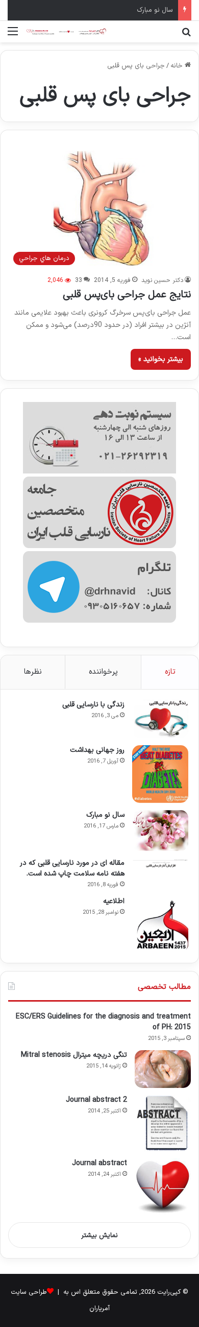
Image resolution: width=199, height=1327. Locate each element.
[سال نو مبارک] (160, 830)
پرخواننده (103, 672)
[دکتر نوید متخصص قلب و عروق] (66, 31)
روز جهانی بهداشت (97, 750)
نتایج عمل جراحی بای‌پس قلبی (127, 294)
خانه (177, 66)
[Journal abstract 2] (163, 1123)
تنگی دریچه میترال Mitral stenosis (74, 1055)
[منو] (13, 35)
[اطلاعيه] (160, 924)
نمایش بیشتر (99, 1235)
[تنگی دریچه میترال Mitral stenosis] (163, 1069)
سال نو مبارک (155, 10)
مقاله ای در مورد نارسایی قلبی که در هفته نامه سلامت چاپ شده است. (72, 868)
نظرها (33, 672)
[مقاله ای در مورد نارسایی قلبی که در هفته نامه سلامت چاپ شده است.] (160, 863)
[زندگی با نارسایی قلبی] (160, 719)
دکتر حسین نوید (162, 280)
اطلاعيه (114, 901)
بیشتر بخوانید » (160, 359)
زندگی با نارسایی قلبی (93, 704)
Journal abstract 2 (96, 1100)
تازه (170, 672)
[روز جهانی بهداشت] (160, 774)
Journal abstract (99, 1163)
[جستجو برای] (186, 35)
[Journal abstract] (163, 1186)
